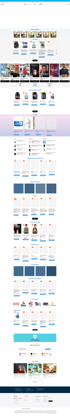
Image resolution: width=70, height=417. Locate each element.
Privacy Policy (26, 400)
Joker (40, 100)
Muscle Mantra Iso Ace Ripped (52, 101)
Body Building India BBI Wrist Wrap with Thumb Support (17, 236)
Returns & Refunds (38, 400)
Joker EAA (32, 255)
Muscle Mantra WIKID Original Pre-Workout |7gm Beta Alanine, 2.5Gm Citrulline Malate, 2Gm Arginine (17, 291)
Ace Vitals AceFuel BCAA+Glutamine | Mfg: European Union (52, 256)
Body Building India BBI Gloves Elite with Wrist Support (43, 236)
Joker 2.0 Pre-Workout (25, 289)
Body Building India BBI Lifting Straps (52, 236)
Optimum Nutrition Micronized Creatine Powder (21, 149)
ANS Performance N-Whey (25, 101)
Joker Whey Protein (42, 101)
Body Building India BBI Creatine (21, 140)
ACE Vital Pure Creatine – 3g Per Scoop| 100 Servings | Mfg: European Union (21, 153)
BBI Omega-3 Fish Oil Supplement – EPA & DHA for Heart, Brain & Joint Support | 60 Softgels (35, 210)
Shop (24, 4)
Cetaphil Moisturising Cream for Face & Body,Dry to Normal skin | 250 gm (51, 132)
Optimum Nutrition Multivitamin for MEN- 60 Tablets (36, 149)
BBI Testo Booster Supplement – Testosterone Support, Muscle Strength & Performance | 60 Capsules (43, 210)
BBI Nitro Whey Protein (52, 171)
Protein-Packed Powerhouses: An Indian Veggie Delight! (49, 374)
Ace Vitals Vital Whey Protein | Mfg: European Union (35, 101)
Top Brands (27, 4)
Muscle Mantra (35, 4)
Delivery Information (38, 399)
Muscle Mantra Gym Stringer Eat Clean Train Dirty (35, 236)
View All (35, 60)
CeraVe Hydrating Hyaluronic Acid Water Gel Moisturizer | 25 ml (18, 131)
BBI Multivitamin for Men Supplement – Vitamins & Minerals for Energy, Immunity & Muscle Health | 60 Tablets (17, 210)
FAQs (25, 399)
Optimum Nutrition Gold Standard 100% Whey (33, 50)
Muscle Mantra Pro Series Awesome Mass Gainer (50, 50)
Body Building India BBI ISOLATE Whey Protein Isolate (16, 50)
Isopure (32, 170)
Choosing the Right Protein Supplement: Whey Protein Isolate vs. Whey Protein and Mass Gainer (34, 375)
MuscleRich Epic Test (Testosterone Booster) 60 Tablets (51, 153)
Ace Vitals (32, 100)
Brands (31, 4)
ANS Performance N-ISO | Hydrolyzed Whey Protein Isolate (25, 172)
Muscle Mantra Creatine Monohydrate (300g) (22, 145)
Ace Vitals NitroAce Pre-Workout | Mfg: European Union (43, 290)
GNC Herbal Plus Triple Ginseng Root (51, 148)
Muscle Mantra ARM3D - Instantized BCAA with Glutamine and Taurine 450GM (25, 256)
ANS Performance (41, 49)
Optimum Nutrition (32, 49)
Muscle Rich (40, 4)
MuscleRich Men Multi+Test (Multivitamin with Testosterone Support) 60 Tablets (36, 154)
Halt (22, 234)
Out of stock (34, 81)
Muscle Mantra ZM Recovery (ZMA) (50, 140)
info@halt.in (7, 2)
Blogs (43, 4)
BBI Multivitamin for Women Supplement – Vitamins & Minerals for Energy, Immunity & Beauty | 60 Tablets (37, 141)
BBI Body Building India (15, 49)
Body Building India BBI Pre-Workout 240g (24, 50)
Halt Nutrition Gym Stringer (26, 235)
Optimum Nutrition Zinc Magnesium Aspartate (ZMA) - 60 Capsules (50, 145)
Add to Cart (54, 81)
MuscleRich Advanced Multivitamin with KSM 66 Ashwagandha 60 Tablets (37, 145)
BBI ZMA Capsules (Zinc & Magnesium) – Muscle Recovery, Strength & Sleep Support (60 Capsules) (52, 210)
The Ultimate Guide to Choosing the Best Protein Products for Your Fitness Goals (20, 374)
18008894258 (2, 2)
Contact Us (37, 398)
